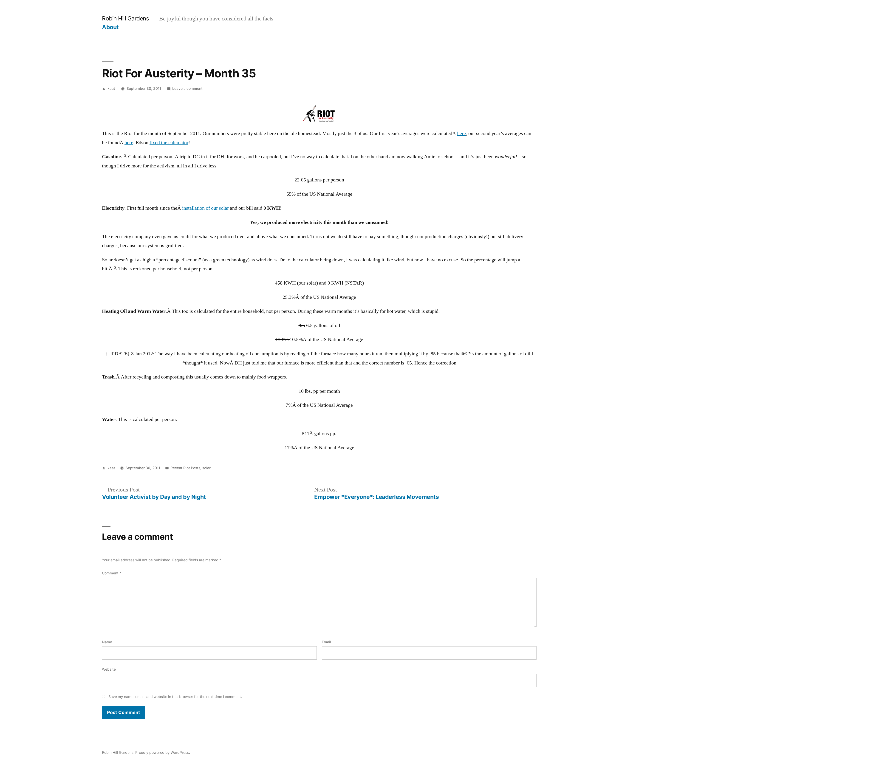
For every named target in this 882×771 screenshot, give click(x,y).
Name (107, 642)
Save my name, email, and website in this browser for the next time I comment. (175, 697)
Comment (111, 573)
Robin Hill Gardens (125, 18)
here (461, 133)
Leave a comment (187, 88)
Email (326, 642)
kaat (111, 88)
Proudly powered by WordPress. (162, 752)
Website (109, 669)
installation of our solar (205, 208)
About (110, 27)
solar (206, 468)
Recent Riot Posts (185, 468)
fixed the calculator (169, 142)
